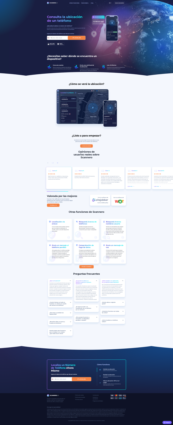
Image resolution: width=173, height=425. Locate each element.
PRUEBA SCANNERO (86, 266)
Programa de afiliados (98, 401)
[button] (59, 229)
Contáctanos (96, 395)
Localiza (77, 38)
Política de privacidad (80, 397)
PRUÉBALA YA (53, 205)
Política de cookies (79, 395)
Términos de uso (79, 399)
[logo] (52, 3)
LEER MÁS (130, 186)
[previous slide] (48, 163)
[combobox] (49, 38)
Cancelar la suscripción (95, 398)
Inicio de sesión (119, 3)
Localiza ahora (86, 146)
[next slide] (57, 163)
